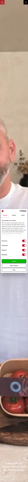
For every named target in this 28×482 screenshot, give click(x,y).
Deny (14, 270)
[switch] (24, 245)
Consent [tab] (5, 215)
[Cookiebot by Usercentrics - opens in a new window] (20, 211)
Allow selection (14, 265)
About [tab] (23, 215)
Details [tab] (14, 215)
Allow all (14, 261)
